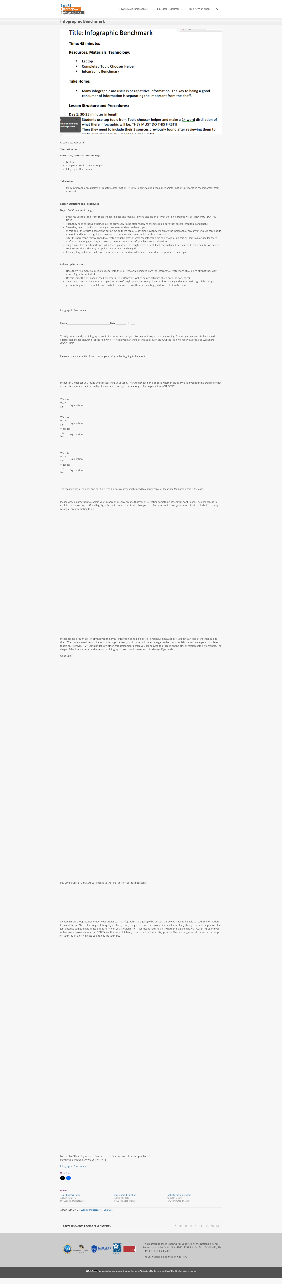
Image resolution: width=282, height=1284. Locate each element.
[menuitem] (134, 9)
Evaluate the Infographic (179, 1195)
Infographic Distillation (125, 1195)
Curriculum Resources (92, 1209)
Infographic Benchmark (73, 1166)
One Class (109, 1209)
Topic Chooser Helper (70, 1195)
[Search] (217, 9)
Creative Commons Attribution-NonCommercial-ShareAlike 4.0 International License (159, 1271)
